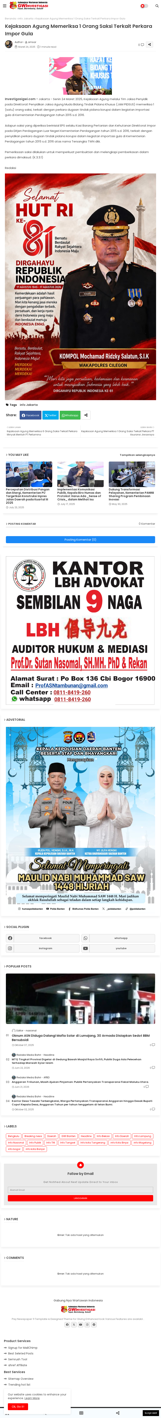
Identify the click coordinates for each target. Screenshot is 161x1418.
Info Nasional (16, 1142)
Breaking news (33, 1136)
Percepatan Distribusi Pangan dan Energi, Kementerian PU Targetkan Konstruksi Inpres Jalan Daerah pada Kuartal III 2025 (27, 496)
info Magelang (142, 1142)
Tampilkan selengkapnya (137, 455)
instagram (45, 948)
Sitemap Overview (20, 1379)
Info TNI (50, 1142)
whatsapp (121, 938)
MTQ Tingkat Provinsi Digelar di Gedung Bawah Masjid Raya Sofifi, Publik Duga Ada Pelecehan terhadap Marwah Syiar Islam (76, 1061)
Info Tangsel (67, 1142)
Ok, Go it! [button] (18, 1407)
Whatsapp (71, 415)
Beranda (10, 18)
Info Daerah (122, 1136)
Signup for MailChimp (23, 1348)
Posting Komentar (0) (80, 539)
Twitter (52, 415)
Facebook (32, 415)
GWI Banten (68, 1136)
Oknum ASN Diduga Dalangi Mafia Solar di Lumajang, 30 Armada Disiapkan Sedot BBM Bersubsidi (81, 1038)
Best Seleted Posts (20, 1353)
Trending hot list (19, 1385)
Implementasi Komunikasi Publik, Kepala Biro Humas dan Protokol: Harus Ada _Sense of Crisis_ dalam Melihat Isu (79, 494)
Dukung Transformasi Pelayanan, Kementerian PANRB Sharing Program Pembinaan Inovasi (131, 494)
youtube (121, 948)
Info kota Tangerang (92, 1142)
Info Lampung (142, 1136)
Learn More (32, 1398)
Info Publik (35, 1142)
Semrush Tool (17, 1359)
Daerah (51, 1136)
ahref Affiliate (17, 1365)
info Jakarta (25, 18)
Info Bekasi (103, 1136)
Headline (86, 1136)
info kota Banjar (35, 1149)
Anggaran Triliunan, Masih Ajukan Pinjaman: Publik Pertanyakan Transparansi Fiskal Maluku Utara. (80, 1082)
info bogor (14, 1149)
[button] (157, 6)
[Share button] (86, 415)
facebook (45, 938)
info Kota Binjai (119, 1142)
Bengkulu (13, 1136)
